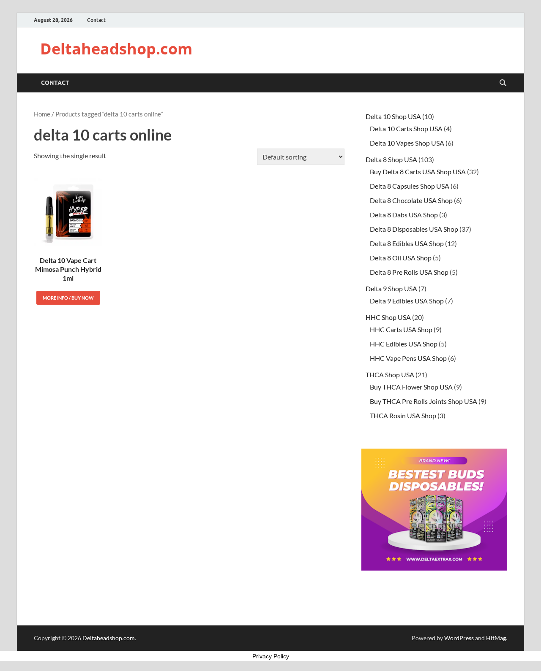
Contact (96, 20)
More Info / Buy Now (68, 297)
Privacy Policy (270, 656)
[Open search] (503, 83)
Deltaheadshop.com (116, 48)
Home (42, 114)
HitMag (496, 637)
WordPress (459, 637)
